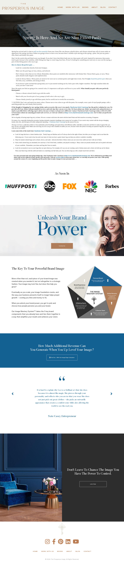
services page (60, 157)
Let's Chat (93, 484)
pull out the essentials (41, 51)
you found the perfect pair (97, 79)
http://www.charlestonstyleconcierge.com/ (79, 113)
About (94, 7)
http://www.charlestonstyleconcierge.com (77, 155)
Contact (112, 7)
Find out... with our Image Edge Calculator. (62, 357)
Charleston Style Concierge (79, 107)
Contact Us (62, 246)
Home (60, 7)
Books (85, 7)
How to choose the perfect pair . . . (23, 65)
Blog (102, 7)
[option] (62, 397)
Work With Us (72, 7)
